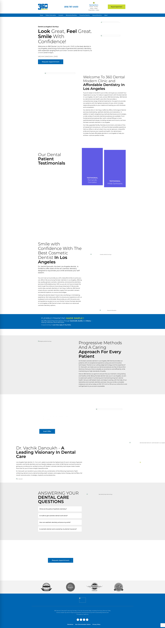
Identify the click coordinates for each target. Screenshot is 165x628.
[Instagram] (84, 620)
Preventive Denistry (85, 15)
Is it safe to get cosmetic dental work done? (53, 515)
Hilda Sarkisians (115, 183)
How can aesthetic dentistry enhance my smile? (55, 522)
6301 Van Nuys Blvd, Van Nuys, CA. (106, 568)
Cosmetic (60, 15)
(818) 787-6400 (103, 384)
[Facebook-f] (78, 620)
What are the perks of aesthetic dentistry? (53, 509)
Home (41, 15)
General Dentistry (97, 15)
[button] (60, 509)
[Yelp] (81, 620)
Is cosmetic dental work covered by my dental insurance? (58, 529)
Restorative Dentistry (71, 15)
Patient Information (51, 15)
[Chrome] (87, 620)
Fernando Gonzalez (92, 181)
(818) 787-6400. (110, 572)
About (106, 15)
